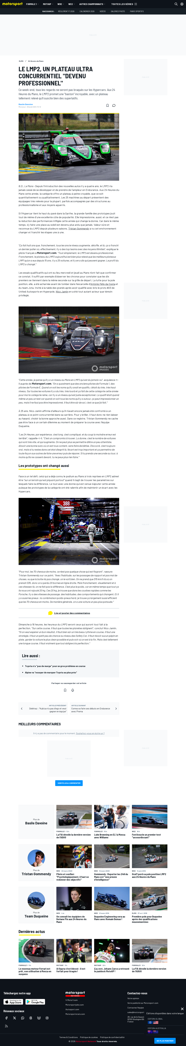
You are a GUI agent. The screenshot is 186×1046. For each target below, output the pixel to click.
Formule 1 (31, 4)
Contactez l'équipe (135, 1007)
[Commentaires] (114, 105)
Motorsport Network (86, 1041)
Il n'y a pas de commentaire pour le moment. (69, 733)
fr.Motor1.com (72, 1000)
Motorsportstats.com (75, 1014)
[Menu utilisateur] (182, 4)
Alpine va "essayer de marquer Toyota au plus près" (51, 672)
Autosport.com (72, 1009)
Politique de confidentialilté (112, 1037)
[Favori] (107, 105)
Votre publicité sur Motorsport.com (142, 1003)
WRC (60, 4)
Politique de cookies (89, 1037)
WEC (70, 4)
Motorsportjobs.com (75, 1004)
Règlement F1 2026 (66, 11)
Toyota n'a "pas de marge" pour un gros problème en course (55, 666)
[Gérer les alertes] (73, 690)
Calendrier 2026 (87, 11)
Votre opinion (133, 998)
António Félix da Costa (102, 284)
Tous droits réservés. (106, 1041)
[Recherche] (176, 4)
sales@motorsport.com (138, 1012)
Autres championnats (91, 4)
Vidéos (103, 11)
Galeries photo (118, 11)
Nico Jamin (62, 291)
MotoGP (47, 4)
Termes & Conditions (68, 1037)
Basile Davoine (26, 104)
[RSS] (6, 1026)
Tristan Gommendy (78, 228)
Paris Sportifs (137, 11)
